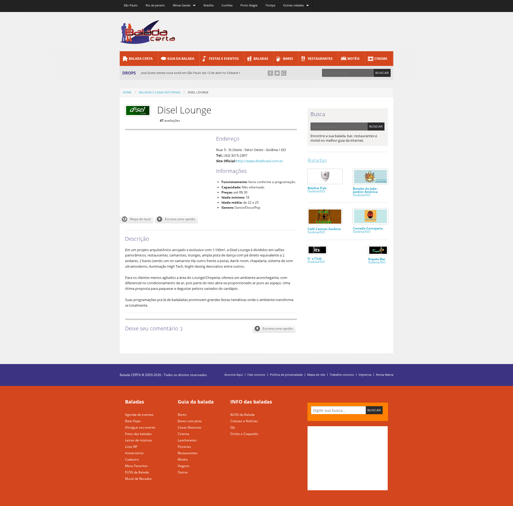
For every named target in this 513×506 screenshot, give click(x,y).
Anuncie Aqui (233, 374)
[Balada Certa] (148, 39)
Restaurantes (320, 58)
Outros (183, 472)
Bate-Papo (133, 421)
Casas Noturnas (189, 427)
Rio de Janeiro (155, 5)
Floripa (270, 5)
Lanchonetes (187, 440)
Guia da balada (196, 401)
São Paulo (131, 5)
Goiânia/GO (317, 189)
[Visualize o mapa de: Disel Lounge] (136, 219)
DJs (232, 427)
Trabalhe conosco (342, 374)
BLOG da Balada (242, 414)
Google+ (283, 73)
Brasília (208, 5)
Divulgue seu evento (140, 427)
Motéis (353, 58)
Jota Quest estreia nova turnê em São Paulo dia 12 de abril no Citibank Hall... (194, 73)
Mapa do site (316, 374)
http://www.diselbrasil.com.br (259, 161)
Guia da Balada (180, 58)
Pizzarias (184, 446)
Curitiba (226, 5)
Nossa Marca (384, 374)
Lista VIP (131, 446)
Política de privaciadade (286, 374)
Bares (288, 58)
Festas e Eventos (224, 58)
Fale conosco (256, 374)
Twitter (277, 73)
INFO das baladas (251, 401)
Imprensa (365, 374)
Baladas (261, 58)
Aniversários (134, 453)
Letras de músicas (138, 440)
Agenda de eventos (139, 414)
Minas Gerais (182, 5)
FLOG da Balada (137, 472)
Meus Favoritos (136, 466)
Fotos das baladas (138, 434)
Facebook (270, 73)
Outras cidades (293, 5)
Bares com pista (190, 421)
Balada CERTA (141, 58)
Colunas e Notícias (244, 421)
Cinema (380, 58)
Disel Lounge (198, 92)
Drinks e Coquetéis (244, 434)
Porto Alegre (249, 5)
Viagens (183, 466)
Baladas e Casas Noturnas (159, 92)
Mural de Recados (138, 478)
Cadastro (132, 459)
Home (127, 92)
